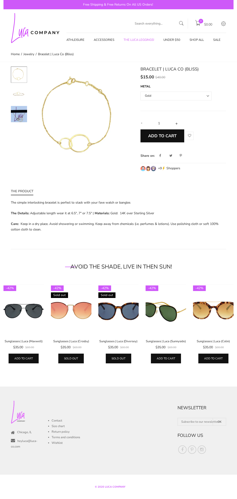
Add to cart (23, 358)
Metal (145, 86)
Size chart (58, 426)
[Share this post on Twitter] (174, 156)
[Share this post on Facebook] (163, 156)
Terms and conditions (66, 437)
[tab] (22, 192)
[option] (82, 118)
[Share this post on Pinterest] (181, 156)
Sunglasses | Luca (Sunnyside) (166, 341)
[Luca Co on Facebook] (182, 449)
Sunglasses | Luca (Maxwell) (24, 341)
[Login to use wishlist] (189, 136)
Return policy (61, 432)
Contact (57, 421)
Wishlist (57, 443)
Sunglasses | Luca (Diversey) (118, 341)
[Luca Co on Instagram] (202, 449)
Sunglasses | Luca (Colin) (213, 341)
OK (219, 422)
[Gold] (19, 75)
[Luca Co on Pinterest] (192, 449)
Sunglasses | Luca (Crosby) (71, 341)
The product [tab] (22, 191)
